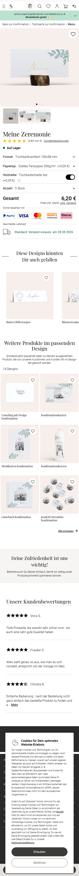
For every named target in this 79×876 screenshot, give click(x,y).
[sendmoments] (11, 6)
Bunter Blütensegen (18, 322)
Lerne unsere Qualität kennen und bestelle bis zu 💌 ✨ (39, 15)
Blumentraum (70, 322)
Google (59, 811)
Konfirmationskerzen (54, 466)
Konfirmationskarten (53, 415)
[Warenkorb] (65, 6)
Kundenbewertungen (56, 140)
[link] (29, 295)
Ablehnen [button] (39, 863)
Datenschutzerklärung (23, 842)
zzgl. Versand (68, 203)
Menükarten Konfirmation (17, 466)
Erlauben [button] (39, 852)
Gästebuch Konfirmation (16, 517)
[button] (57, 6)
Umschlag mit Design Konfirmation (14, 417)
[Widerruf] (74, 6)
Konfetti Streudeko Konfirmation (52, 518)
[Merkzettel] (48, 6)
